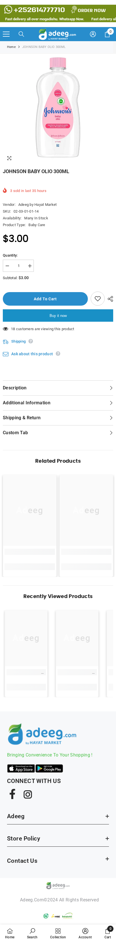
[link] (30, 552)
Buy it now (58, 316)
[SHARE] (109, 299)
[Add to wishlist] (98, 299)
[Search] (21, 34)
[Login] (93, 34)
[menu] (6, 34)
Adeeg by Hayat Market (37, 204)
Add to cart (45, 299)
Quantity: (10, 255)
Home (11, 47)
